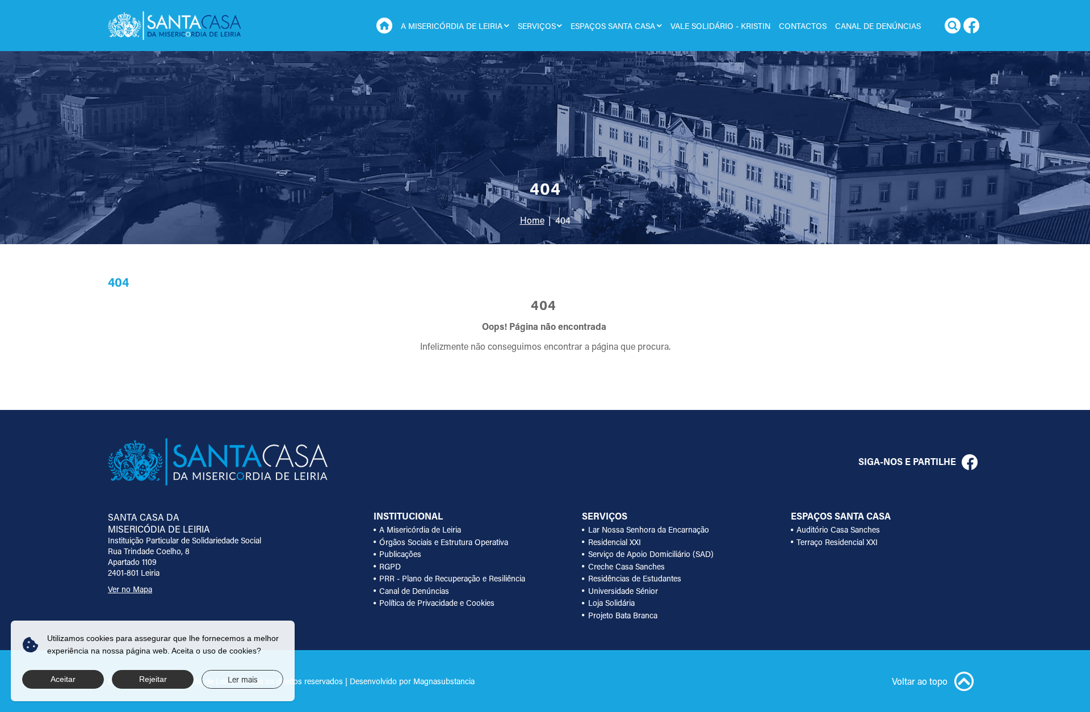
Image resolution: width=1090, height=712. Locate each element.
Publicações (400, 553)
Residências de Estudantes (634, 578)
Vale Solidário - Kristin (720, 25)
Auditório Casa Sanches (838, 529)
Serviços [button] (537, 25)
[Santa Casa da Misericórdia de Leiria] (174, 25)
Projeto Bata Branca (622, 615)
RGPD (390, 566)
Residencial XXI (614, 542)
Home (384, 25)
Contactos (803, 25)
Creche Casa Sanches (626, 566)
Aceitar (63, 679)
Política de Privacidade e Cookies (436, 602)
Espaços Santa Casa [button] (613, 25)
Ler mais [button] (243, 679)
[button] (506, 25)
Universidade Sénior (623, 590)
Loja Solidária (611, 602)
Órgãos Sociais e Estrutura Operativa (443, 542)
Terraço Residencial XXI (837, 542)
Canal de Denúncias (878, 25)
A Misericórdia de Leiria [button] (451, 25)
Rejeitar (153, 679)
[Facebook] (971, 25)
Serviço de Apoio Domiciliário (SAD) (651, 553)
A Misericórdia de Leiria (420, 529)
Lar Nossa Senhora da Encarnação (648, 529)
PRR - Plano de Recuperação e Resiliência (452, 578)
